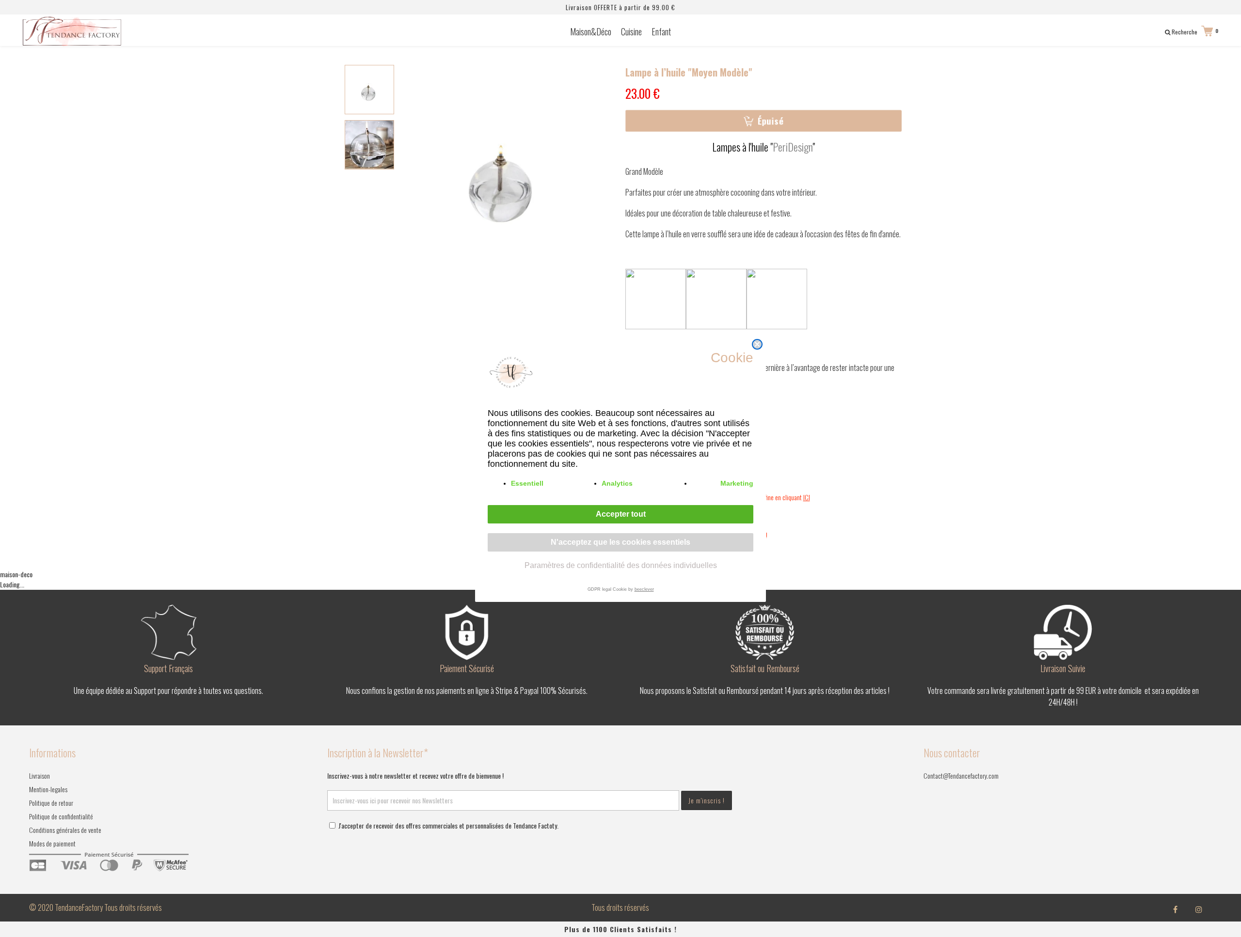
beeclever (644, 589)
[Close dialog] (757, 344)
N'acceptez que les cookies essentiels (620, 542)
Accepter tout (621, 514)
